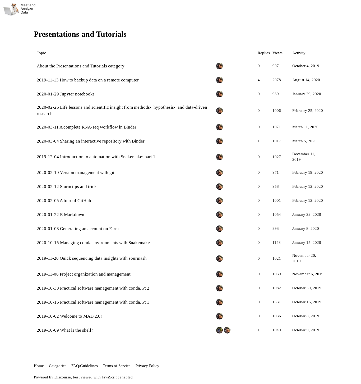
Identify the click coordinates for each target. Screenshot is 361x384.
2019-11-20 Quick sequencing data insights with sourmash (92, 258)
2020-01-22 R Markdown (60, 214)
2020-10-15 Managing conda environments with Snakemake (93, 242)
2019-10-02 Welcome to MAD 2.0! (69, 316)
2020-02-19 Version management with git (75, 172)
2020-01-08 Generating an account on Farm (78, 228)
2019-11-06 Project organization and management (84, 274)
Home (39, 366)
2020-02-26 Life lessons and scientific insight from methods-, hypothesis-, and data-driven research (122, 110)
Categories (57, 366)
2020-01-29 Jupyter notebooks (66, 94)
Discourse (62, 377)
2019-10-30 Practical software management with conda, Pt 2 (93, 288)
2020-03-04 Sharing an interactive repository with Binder (91, 141)
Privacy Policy (147, 366)
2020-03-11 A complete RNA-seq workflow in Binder (86, 127)
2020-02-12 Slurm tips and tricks (68, 186)
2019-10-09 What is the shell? (65, 330)
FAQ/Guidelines (84, 366)
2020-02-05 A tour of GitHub (64, 200)
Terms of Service (117, 366)
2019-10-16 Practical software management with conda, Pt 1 (93, 302)
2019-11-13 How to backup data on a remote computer (88, 80)
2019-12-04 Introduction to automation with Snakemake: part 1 (96, 156)
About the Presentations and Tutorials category (80, 65)
